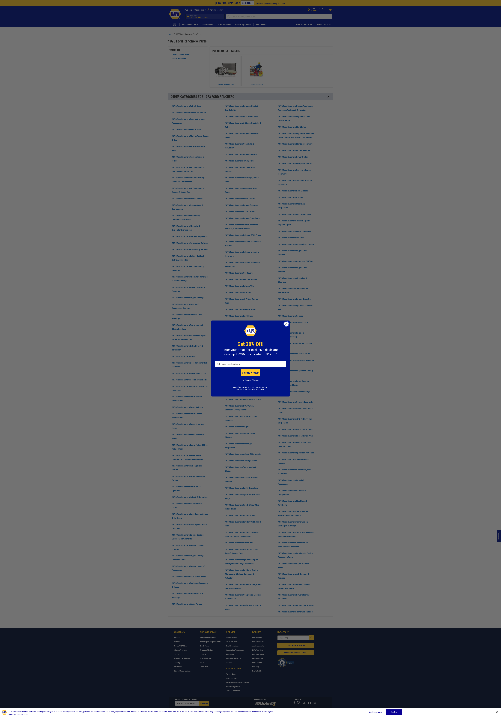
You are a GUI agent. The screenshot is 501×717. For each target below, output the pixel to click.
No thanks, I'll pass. (250, 380)
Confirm (394, 712)
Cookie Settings (375, 712)
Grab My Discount (250, 372)
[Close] (497, 712)
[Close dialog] (286, 324)
